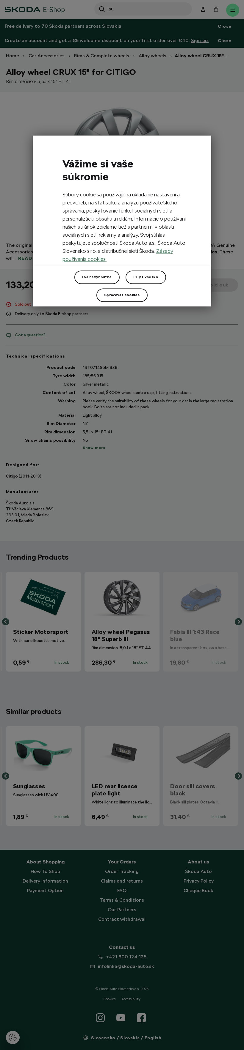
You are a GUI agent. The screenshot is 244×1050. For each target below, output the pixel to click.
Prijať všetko (145, 277)
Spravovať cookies (122, 295)
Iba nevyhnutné (97, 277)
